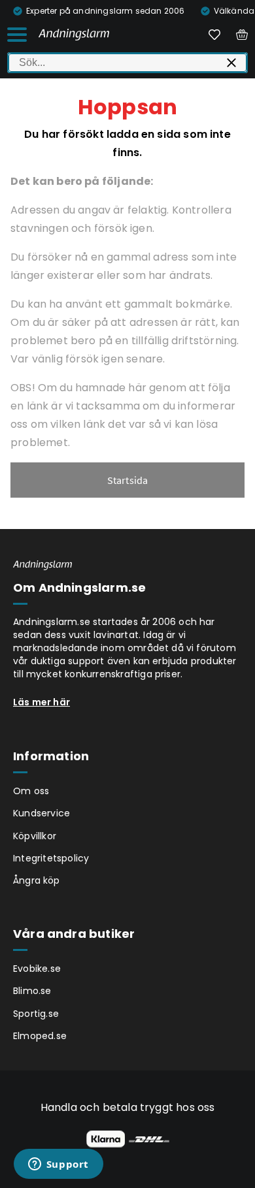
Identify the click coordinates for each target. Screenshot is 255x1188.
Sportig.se (36, 1013)
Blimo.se (32, 990)
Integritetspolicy (51, 858)
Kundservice (41, 813)
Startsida (127, 480)
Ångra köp (36, 880)
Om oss (31, 790)
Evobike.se (37, 968)
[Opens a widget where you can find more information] (58, 1165)
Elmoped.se (40, 1035)
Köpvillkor (34, 836)
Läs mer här (41, 702)
